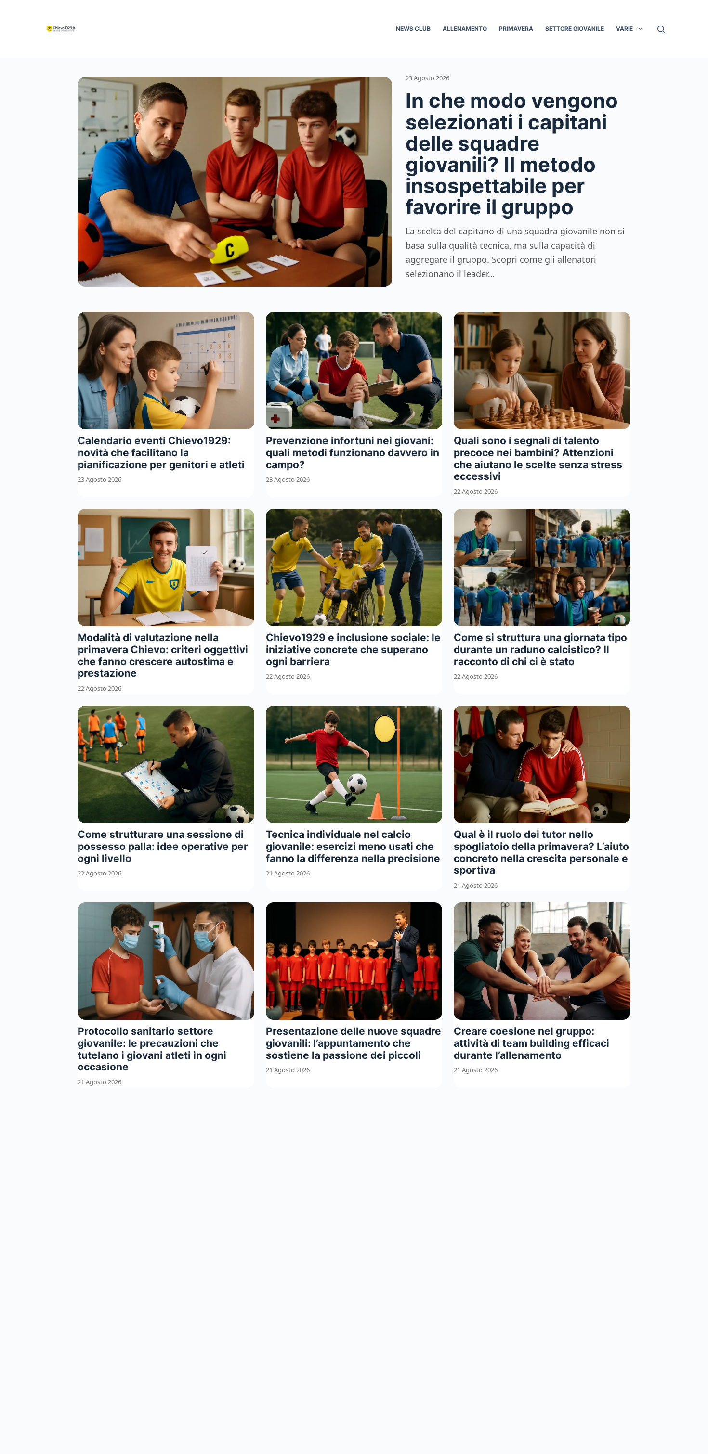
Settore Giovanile (574, 28)
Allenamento (465, 28)
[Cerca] (661, 29)
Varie (624, 28)
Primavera (516, 28)
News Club (413, 28)
